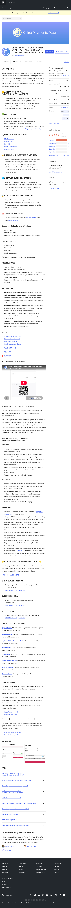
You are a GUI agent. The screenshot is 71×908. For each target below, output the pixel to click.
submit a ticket (13, 220)
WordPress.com (8, 878)
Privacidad (5, 872)
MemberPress (8, 141)
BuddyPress (6, 887)
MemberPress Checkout (12, 339)
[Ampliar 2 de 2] (43, 746)
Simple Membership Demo (12, 344)
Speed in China (7, 674)
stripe (67, 111)
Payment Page (9, 149)
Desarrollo (39, 62)
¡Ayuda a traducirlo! (53, 13)
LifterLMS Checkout (10, 341)
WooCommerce (9, 139)
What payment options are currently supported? (17, 780)
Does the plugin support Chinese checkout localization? (19, 803)
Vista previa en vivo (62, 51)
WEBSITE (22, 590)
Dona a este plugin (55, 188)
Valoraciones (17, 62)
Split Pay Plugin (7, 634)
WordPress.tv (41, 872)
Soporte (66, 62)
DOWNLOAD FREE (11, 590)
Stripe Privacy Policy (10, 714)
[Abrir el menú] (68, 2)
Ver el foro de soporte (56, 172)
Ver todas (66, 155)
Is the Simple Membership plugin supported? (16, 825)
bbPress (5, 884)
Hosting (4, 869)
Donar (56, 869)
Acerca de (5, 863)
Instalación (28, 62)
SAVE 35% (5, 575)
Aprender (39, 863)
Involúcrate (57, 863)
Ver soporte (64, 75)
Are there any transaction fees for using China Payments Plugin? (12, 791)
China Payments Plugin (9, 661)
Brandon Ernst (19, 56)
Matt (4, 881)
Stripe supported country (33, 129)
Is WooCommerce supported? (11, 798)
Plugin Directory (6, 8)
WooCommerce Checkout (12, 336)
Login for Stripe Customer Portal (13, 641)
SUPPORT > (8, 356)
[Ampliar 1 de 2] (21, 746)
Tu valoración (53, 155)
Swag (56, 872)
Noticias (4, 866)
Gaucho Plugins (31, 217)
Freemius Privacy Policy (11, 735)
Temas (21, 866)
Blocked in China (7, 667)
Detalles (6, 62)
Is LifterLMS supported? (9, 820)
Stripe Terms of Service (11, 712)
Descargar (49, 51)
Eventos (56, 866)
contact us (20, 551)
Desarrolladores (41, 869)
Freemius (8, 850)
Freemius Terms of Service (12, 732)
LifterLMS (7, 144)
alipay (62, 111)
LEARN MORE (14, 575)
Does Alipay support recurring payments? (15, 786)
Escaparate (22, 863)
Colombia (9, 895)
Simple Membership (10, 146)
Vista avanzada (54, 123)
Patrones (22, 872)
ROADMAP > (8, 352)
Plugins (21, 869)
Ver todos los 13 (64, 107)
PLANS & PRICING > (10, 348)
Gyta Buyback (6, 647)
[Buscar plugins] (20, 18)
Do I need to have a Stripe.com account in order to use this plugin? (13, 774)
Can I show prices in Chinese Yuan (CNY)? (15, 809)
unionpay (66, 114)
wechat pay (66, 118)
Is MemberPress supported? (11, 814)
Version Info (6, 654)
